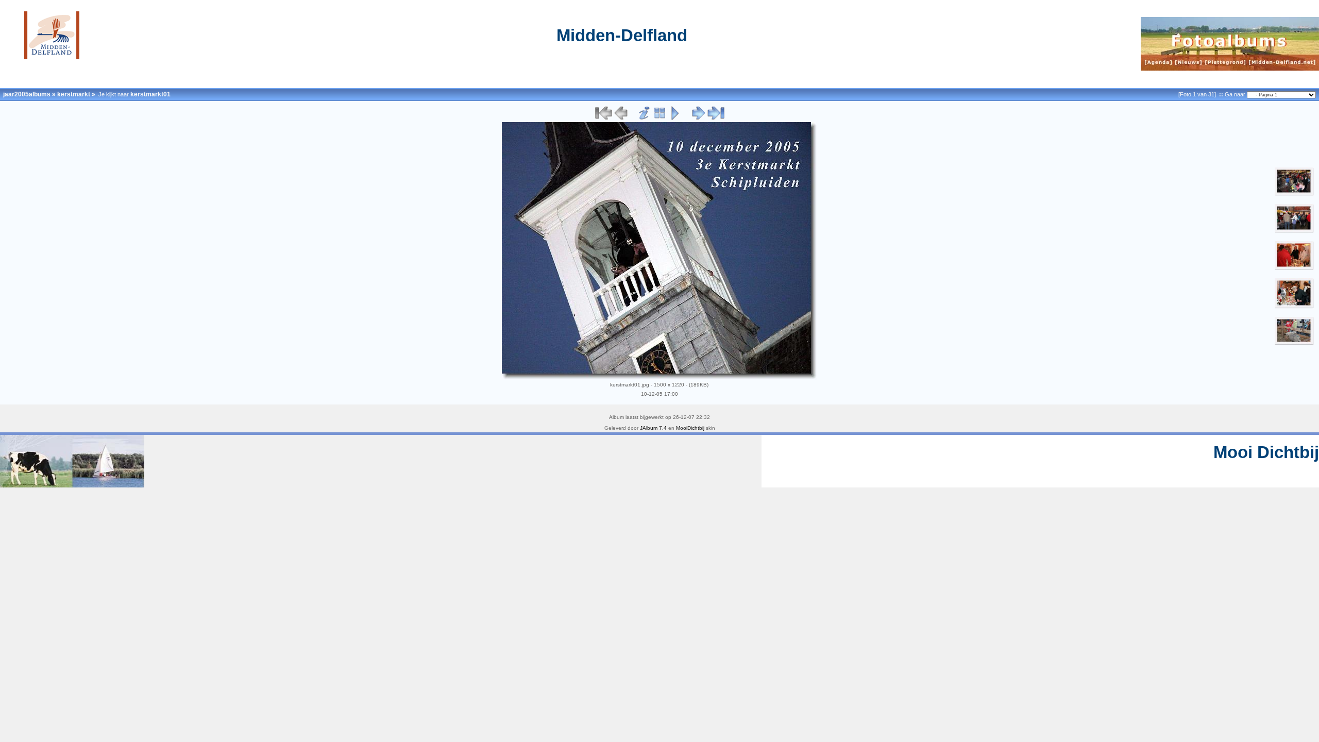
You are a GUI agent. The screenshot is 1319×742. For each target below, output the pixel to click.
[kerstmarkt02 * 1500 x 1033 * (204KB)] (1294, 194)
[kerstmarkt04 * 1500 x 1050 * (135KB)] (1294, 268)
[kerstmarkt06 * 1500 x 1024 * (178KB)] (1294, 343)
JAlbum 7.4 (653, 428)
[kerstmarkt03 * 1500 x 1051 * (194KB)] (1294, 231)
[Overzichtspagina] (660, 118)
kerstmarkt (73, 94)
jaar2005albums (26, 94)
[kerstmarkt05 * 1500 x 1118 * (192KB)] (1294, 306)
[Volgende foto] (698, 118)
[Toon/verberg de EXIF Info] (644, 118)
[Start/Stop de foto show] (675, 118)
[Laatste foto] (715, 118)
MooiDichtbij (690, 428)
